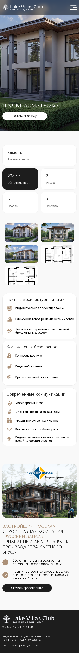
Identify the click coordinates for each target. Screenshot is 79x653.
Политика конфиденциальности (21, 645)
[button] (24, 116)
